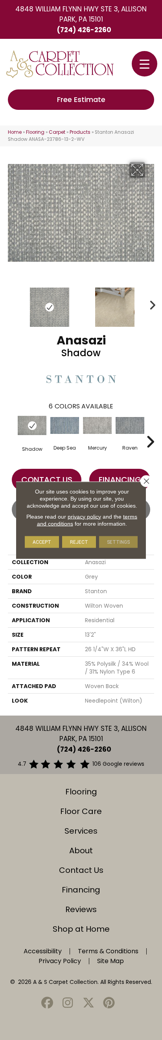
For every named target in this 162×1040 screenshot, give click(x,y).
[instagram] (68, 1003)
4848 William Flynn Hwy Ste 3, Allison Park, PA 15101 (81, 14)
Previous (12, 303)
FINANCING (120, 479)
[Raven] (130, 425)
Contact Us (46, 479)
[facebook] (47, 1003)
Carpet (57, 132)
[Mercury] (97, 425)
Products (80, 132)
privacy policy (84, 516)
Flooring (35, 132)
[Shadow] (32, 425)
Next (150, 303)
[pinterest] (109, 1003)
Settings (118, 542)
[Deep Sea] (64, 425)
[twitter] (88, 1003)
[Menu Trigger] (144, 63)
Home (15, 132)
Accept (42, 542)
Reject (79, 542)
